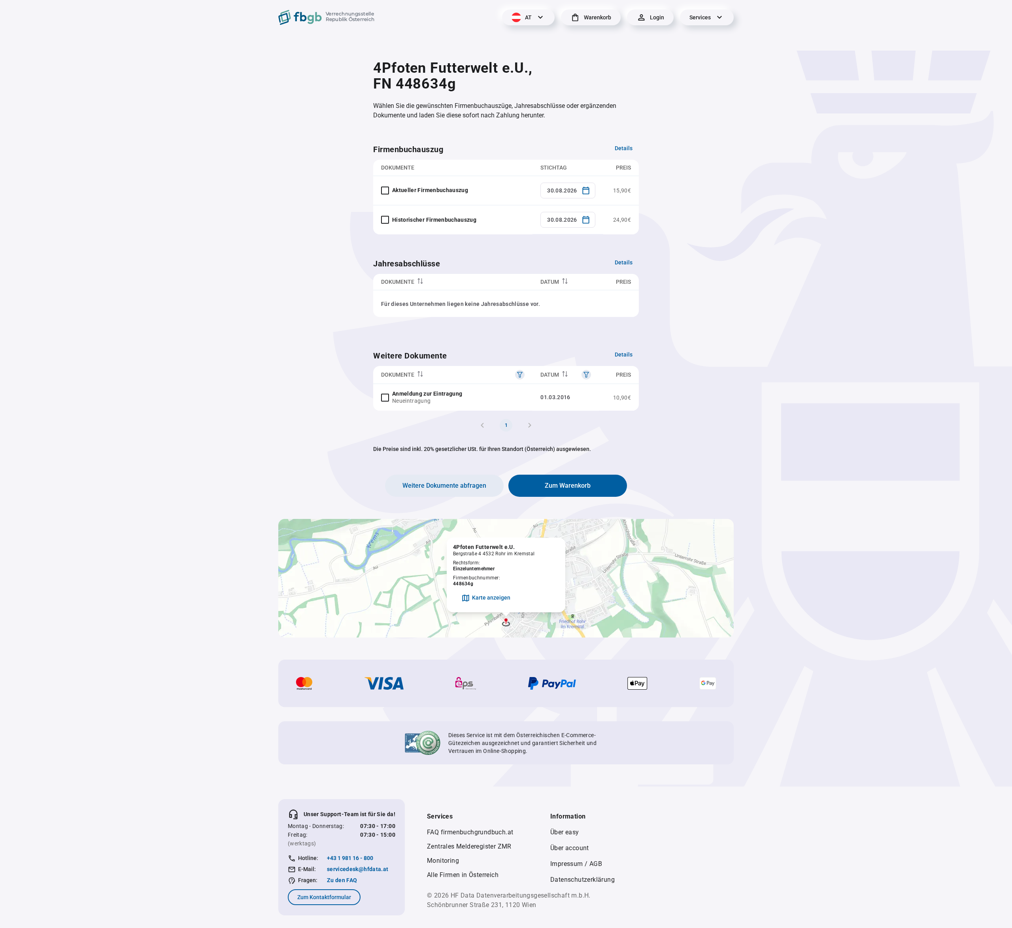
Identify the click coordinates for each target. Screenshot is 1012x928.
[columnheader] (452, 282)
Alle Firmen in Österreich (462, 875)
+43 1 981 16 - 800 (350, 858)
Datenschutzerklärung (582, 879)
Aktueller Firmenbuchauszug (430, 190)
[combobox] (567, 190)
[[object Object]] (520, 374)
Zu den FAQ (342, 880)
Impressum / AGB (576, 864)
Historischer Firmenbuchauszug (434, 220)
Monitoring (443, 860)
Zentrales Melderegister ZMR (469, 846)
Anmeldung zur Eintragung (427, 393)
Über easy (564, 832)
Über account (569, 848)
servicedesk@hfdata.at (357, 869)
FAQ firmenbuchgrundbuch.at (470, 832)
